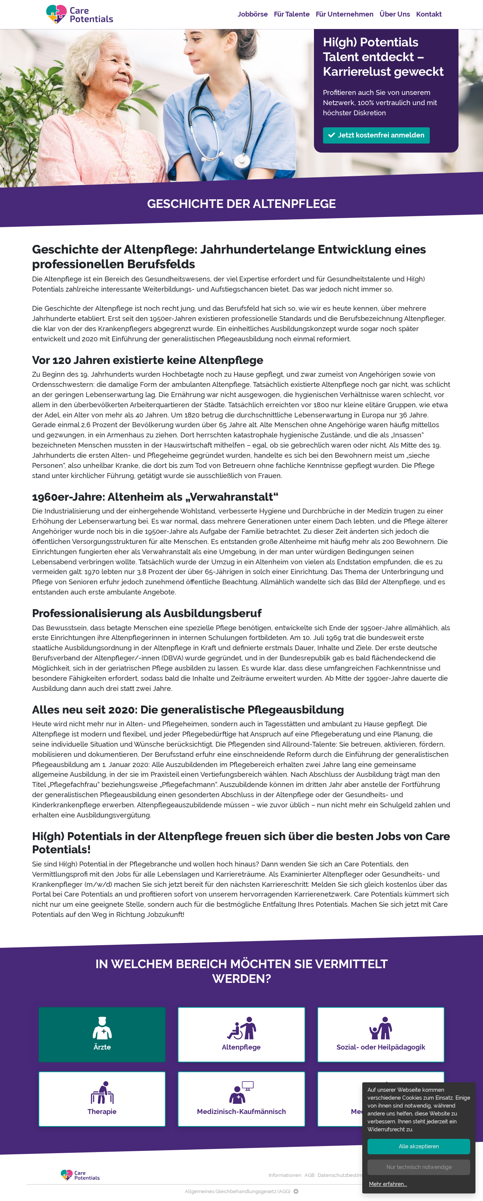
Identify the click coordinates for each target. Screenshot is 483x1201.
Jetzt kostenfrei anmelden (381, 135)
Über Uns (395, 14)
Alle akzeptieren (419, 1146)
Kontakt (429, 14)
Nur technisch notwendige (419, 1167)
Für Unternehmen (345, 14)
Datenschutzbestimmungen (350, 1175)
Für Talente (292, 14)
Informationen (285, 1175)
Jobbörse (253, 14)
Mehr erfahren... (388, 1184)
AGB (310, 1175)
